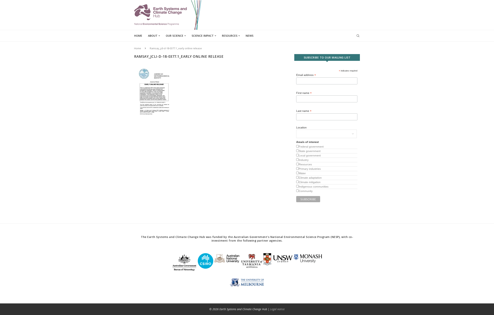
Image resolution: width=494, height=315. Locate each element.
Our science (174, 35)
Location (301, 127)
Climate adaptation (310, 177)
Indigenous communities (313, 186)
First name (304, 93)
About (152, 35)
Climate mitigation (310, 182)
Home (138, 35)
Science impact (203, 35)
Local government (310, 155)
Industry (304, 159)
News (249, 35)
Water (302, 173)
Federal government (311, 146)
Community (306, 191)
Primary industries (310, 168)
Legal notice (277, 309)
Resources (229, 35)
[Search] (358, 35)
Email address (306, 75)
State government (310, 151)
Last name (303, 111)
